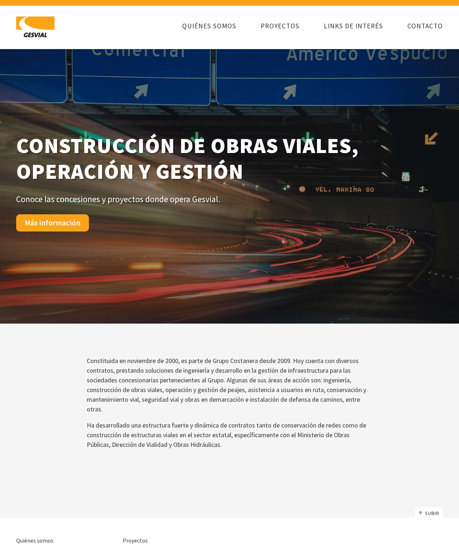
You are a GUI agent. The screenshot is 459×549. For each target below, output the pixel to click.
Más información (52, 223)
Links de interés (353, 26)
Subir (432, 513)
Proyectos (280, 26)
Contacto (425, 26)
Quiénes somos (209, 26)
